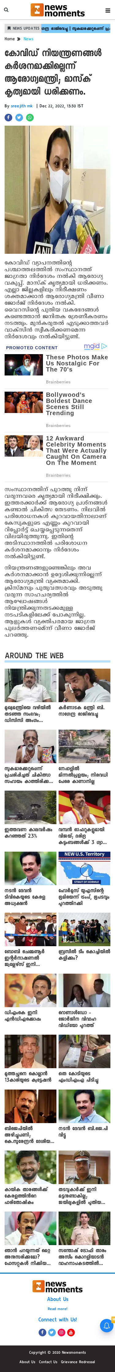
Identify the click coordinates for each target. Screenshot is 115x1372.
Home (10, 39)
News (28, 39)
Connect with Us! (57, 1320)
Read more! (57, 1309)
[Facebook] (42, 1332)
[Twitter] (52, 1332)
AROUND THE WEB (34, 657)
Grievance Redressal (78, 1362)
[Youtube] (71, 1332)
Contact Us (48, 1362)
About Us (57, 1300)
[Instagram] (61, 1332)
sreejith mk (22, 106)
